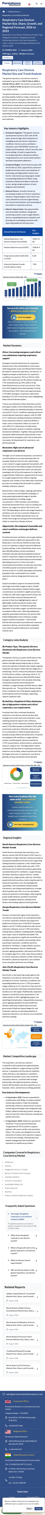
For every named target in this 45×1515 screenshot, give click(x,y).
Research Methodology (38, 63)
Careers (12, 1497)
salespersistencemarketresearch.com (24, 1394)
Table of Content (27, 63)
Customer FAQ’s (33, 1497)
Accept (38, 1509)
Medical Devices (14, 12)
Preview (7, 63)
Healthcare (7, 57)
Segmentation (17, 63)
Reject (29, 1509)
